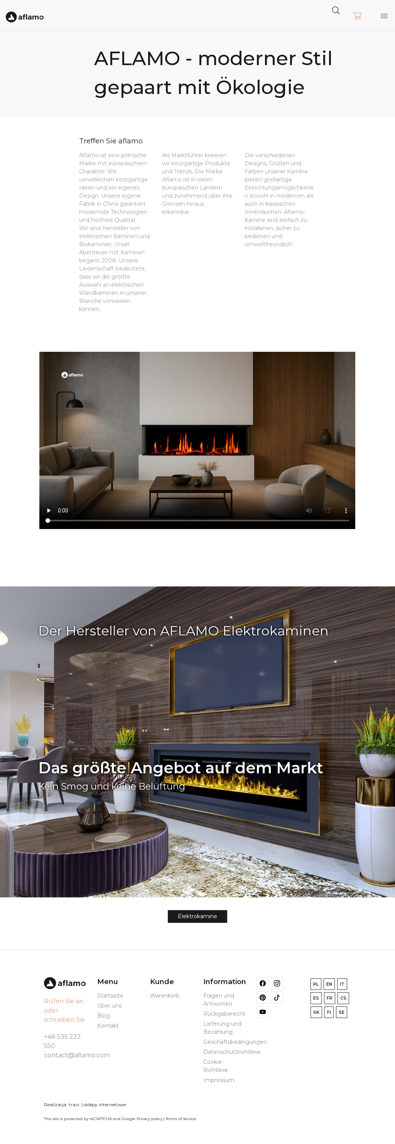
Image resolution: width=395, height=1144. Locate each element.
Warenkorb (165, 995)
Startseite (110, 995)
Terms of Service (181, 1118)
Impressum (219, 1080)
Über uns (109, 1005)
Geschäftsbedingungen (235, 1041)
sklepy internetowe (105, 1104)
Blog (103, 1015)
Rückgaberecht (224, 1013)
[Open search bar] (336, 10)
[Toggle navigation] (384, 16)
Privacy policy (149, 1118)
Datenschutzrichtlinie (232, 1051)
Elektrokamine (197, 916)
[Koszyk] (357, 17)
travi (74, 1104)
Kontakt (108, 1025)
